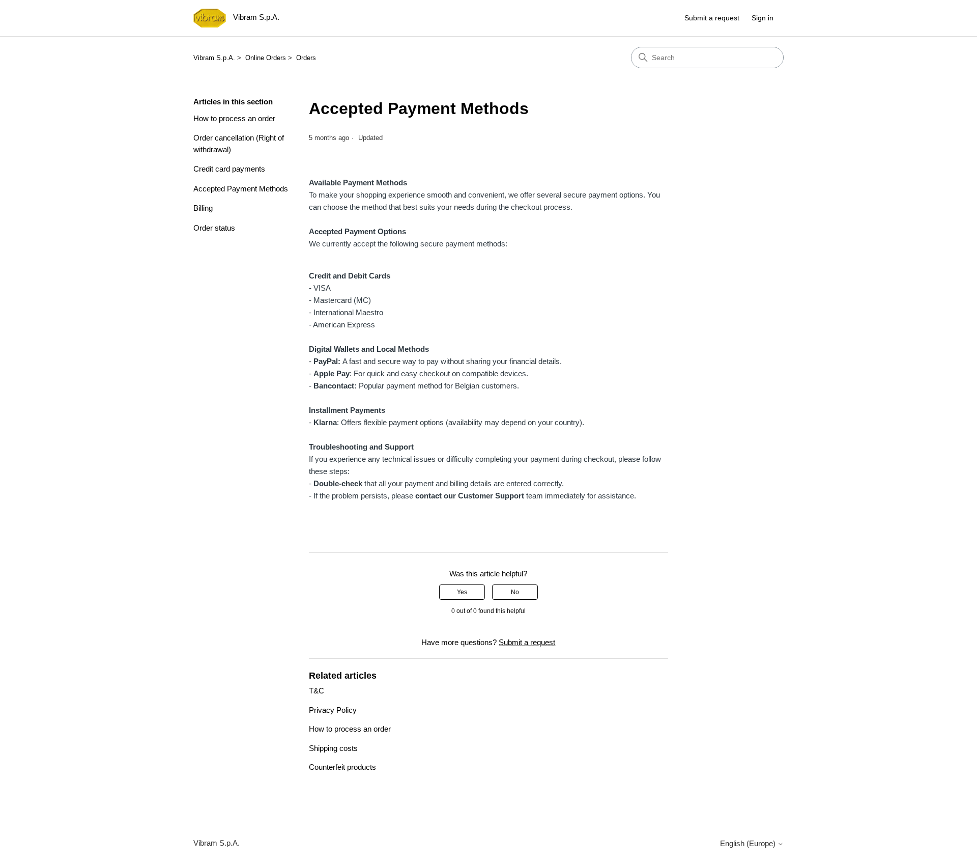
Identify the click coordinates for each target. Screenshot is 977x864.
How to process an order (234, 118)
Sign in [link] (762, 18)
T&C (316, 690)
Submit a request (711, 18)
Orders (306, 58)
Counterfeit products (342, 767)
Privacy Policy (333, 710)
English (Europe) (749, 843)
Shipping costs (333, 748)
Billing (203, 208)
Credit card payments (229, 168)
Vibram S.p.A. (214, 58)
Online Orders (265, 58)
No (515, 592)
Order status (214, 228)
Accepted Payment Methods (240, 188)
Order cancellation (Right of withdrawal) (238, 143)
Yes (462, 592)
